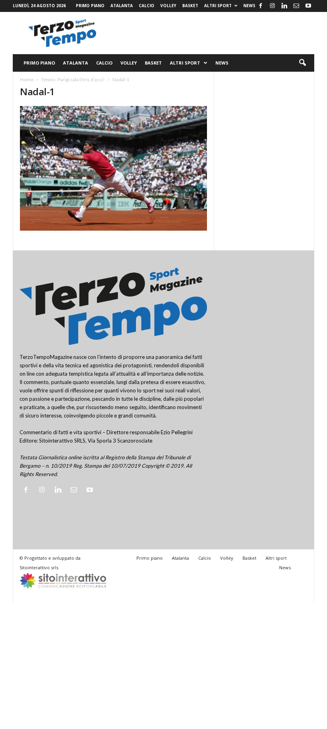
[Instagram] (272, 6)
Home (26, 79)
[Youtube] (308, 6)
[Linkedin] (284, 6)
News (249, 5)
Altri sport (218, 5)
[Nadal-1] (113, 168)
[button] (302, 63)
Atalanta (121, 5)
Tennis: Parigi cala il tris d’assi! (73, 79)
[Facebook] (260, 6)
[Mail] (296, 6)
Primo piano (90, 5)
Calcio (146, 5)
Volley (168, 5)
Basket (190, 5)
